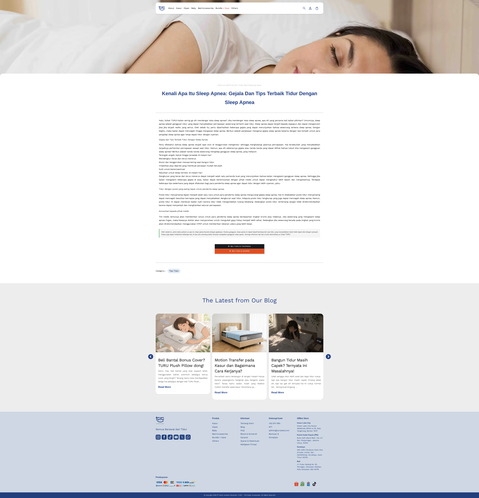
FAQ (242, 430)
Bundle (222, 8)
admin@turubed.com (279, 430)
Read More (164, 387)
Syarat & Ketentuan (249, 441)
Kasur (179, 8)
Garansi (244, 437)
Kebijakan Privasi (248, 444)
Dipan (186, 8)
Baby (193, 8)
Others (234, 8)
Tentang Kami (247, 423)
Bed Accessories (206, 8)
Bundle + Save (219, 437)
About (171, 8)
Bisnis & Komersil (248, 434)
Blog (242, 427)
